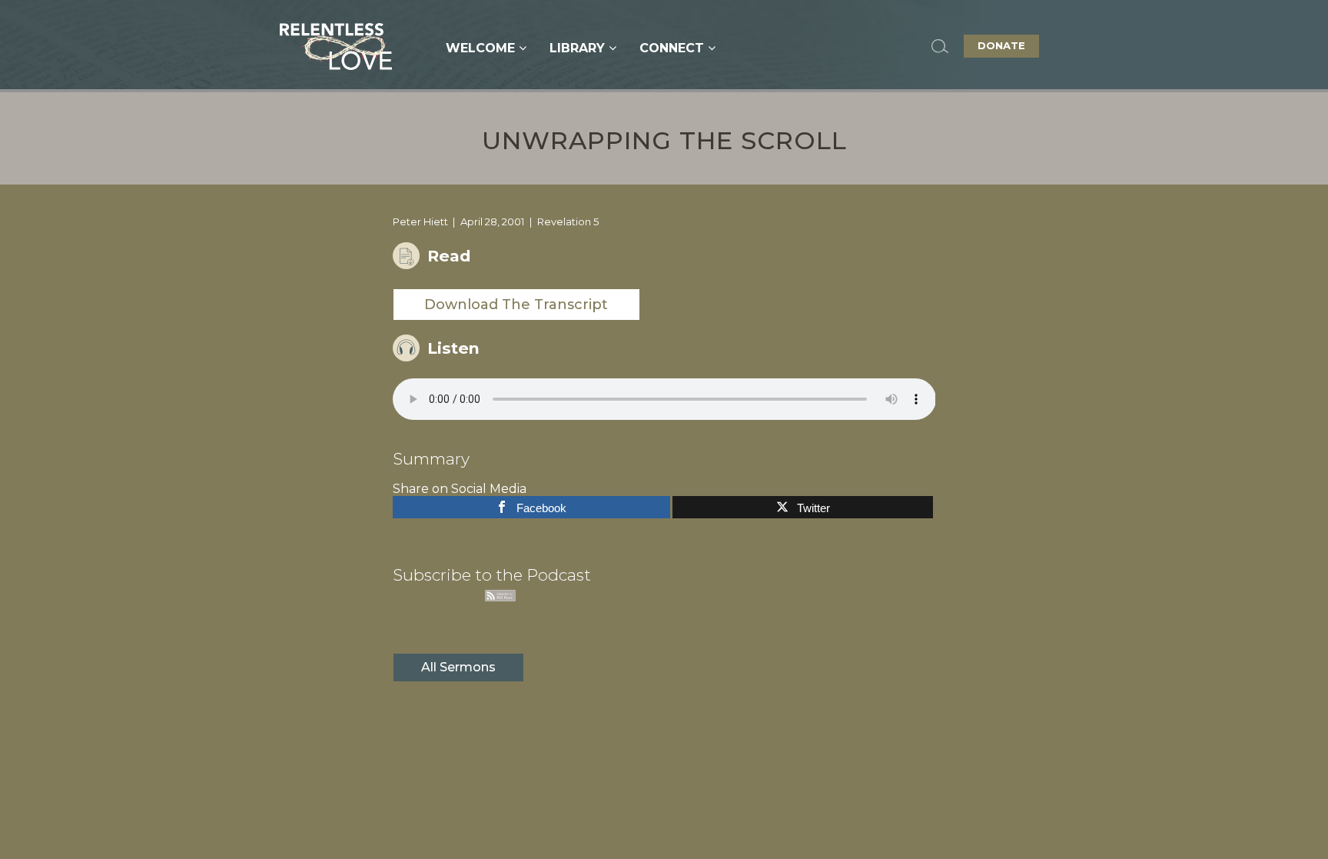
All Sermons (458, 667)
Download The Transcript (516, 304)
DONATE (1001, 45)
